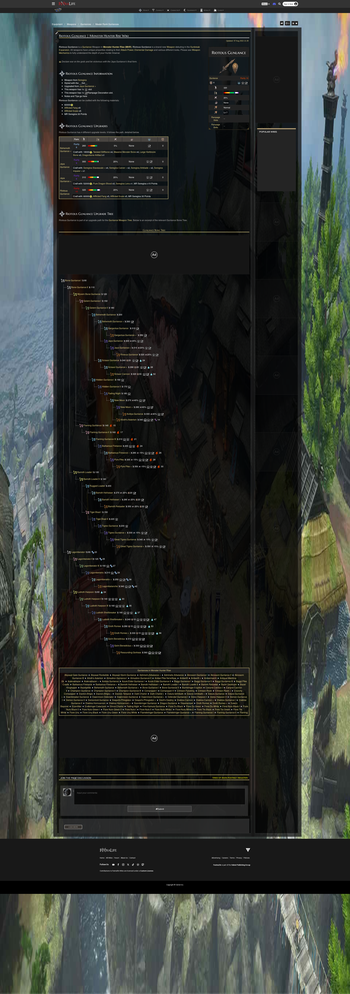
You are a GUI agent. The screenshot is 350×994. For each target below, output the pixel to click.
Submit (160, 809)
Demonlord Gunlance (98, 700)
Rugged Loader (97, 485)
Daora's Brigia (86, 693)
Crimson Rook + (223, 690)
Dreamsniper (186, 703)
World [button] (206, 10)
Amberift (184, 678)
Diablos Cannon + (205, 700)
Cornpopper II (167, 690)
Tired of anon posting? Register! (230, 777)
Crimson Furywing (186, 690)
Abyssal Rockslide (100, 675)
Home (102, 858)
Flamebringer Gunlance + (179, 712)
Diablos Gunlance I (226, 700)
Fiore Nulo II (145, 709)
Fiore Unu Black (90, 712)
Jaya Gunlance (64, 165)
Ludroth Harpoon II (93, 598)
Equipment (57, 24)
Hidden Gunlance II (111, 386)
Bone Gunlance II (79, 287)
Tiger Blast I (95, 512)
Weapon (171, 46)
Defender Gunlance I (178, 696)
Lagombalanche (110, 586)
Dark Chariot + (157, 693)
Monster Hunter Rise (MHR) (117, 46)
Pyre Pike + (126, 466)
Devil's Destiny (166, 700)
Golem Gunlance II (99, 307)
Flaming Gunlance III (106, 439)
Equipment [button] (191, 10)
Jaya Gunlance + (87, 86)
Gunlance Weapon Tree (120, 220)
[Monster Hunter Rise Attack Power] (215, 87)
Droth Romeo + (121, 633)
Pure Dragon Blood (102, 183)
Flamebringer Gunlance (151, 712)
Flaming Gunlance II (99, 432)
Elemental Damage (144, 49)
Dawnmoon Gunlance (127, 696)
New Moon (119, 400)
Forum (116, 858)
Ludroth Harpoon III (99, 605)
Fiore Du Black (175, 706)
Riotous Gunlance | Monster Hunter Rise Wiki (94, 36)
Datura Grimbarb (175, 693)
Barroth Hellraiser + (111, 499)
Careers (225, 858)
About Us (124, 858)
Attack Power (127, 49)
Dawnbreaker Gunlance (77, 696)
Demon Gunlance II (75, 700)
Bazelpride (85, 687)
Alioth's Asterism (128, 419)
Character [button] (174, 10)
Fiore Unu (74, 712)
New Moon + (126, 407)
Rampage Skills (215, 126)
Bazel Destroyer (229, 684)
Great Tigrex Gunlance (125, 539)
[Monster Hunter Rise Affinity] (215, 97)
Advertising (216, 858)
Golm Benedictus (116, 638)
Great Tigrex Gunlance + (132, 546)
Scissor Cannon (122, 373)
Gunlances (86, 24)
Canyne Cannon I (214, 687)
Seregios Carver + (118, 167)
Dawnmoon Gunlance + (152, 696)
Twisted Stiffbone (101, 151)
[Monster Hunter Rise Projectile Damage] (215, 107)
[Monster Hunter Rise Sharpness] (215, 92)
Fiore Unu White (129, 712)
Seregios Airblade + (140, 167)
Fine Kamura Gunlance (153, 706)
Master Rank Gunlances (107, 24)
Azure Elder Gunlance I (133, 681)
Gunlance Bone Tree (154, 230)
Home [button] (145, 10)
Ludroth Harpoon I (86, 592)
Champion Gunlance (80, 690)
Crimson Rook (205, 690)
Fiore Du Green (193, 706)
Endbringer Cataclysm (95, 706)
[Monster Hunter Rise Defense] (211, 82)
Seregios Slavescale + (94, 167)
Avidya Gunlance (135, 413)
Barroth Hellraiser (104, 492)
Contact (132, 858)
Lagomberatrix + (104, 579)
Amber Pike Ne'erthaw (165, 678)
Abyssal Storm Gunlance (124, 675)
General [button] (159, 10)
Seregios (82, 80)
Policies (247, 858)
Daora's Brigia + (104, 693)
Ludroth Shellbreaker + (113, 619)
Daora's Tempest (123, 693)
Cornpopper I (150, 690)
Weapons (71, 24)
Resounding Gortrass (130, 652)
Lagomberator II (85, 558)
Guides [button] (219, 10)
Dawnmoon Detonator (103, 696)
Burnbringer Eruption (192, 687)
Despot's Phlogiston (121, 700)
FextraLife (217, 865)
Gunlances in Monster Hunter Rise (154, 670)
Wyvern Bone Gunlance (88, 294)
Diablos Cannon (185, 700)
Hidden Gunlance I (105, 379)
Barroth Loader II (92, 479)
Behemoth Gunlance (106, 314)
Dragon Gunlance (168, 703)
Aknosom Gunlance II (221, 675)
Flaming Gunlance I (93, 425)
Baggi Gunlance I (182, 681)
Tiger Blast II (102, 518)
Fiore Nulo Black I (231, 706)
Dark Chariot (140, 693)
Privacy (239, 858)
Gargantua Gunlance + (125, 335)
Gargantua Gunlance (118, 328)
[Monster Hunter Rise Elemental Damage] (216, 102)
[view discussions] (282, 23)
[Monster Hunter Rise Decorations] (239, 82)
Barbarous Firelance (112, 445)
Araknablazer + (91, 681)
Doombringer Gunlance (145, 703)
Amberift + (196, 678)
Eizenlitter (76, 706)
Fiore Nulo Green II (112, 709)
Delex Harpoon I (199, 696)
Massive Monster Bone (125, 151)
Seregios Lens (123, 183)
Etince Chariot (116, 706)
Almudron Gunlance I (117, 678)
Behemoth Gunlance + (65, 149)
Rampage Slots (215, 118)
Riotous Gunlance (64, 192)
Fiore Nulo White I (163, 709)
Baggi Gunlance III (224, 681)
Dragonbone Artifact (92, 155)
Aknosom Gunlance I (197, 675)
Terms (232, 858)
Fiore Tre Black (204, 709)
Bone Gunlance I (73, 280)
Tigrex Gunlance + (117, 532)
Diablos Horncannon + (120, 703)
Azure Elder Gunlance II (159, 681)
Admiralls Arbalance (174, 675)
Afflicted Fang (71, 107)
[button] (265, 4)
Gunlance (213, 78)
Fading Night (114, 393)
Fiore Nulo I (130, 709)
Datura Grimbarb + (196, 693)
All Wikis (109, 858)
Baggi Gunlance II (203, 681)
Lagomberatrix (97, 572)
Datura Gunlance (216, 693)
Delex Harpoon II (218, 696)
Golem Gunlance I (92, 300)
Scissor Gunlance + (117, 367)
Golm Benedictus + (123, 645)
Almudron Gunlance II (140, 678)
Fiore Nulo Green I (91, 709)
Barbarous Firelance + (119, 452)
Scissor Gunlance (110, 360)
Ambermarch (210, 678)
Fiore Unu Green (110, 712)
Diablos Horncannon (95, 703)
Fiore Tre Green (222, 709)
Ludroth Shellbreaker (106, 612)
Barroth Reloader (116, 506)
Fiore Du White (211, 706)
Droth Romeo (114, 626)
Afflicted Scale (71, 110)
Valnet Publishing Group (240, 865)
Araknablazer (74, 681)
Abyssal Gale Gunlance (76, 675)
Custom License (146, 871)
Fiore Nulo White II (184, 709)
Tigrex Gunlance (110, 525)
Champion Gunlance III (130, 690)
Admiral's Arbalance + (150, 675)
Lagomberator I (78, 552)
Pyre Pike (119, 459)
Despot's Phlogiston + (145, 700)
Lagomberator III (91, 565)
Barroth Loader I (85, 472)
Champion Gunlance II (105, 690)
